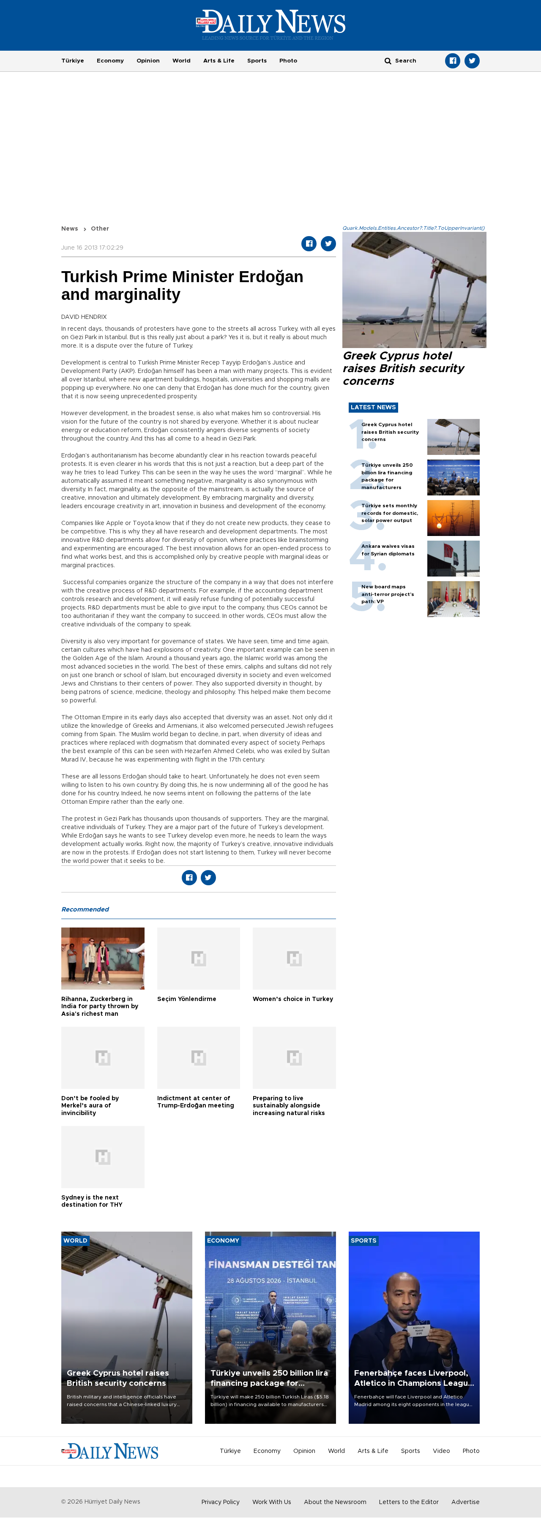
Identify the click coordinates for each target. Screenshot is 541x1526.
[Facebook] (452, 60)
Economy (110, 61)
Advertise (465, 1502)
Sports (257, 61)
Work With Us (271, 1502)
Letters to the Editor (409, 1502)
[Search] (388, 60)
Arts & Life (219, 61)
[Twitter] (472, 60)
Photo (288, 61)
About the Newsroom (335, 1502)
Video (441, 1451)
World (181, 61)
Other (100, 229)
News (69, 229)
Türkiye (72, 61)
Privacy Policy (221, 1502)
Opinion (148, 61)
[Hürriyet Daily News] (271, 24)
